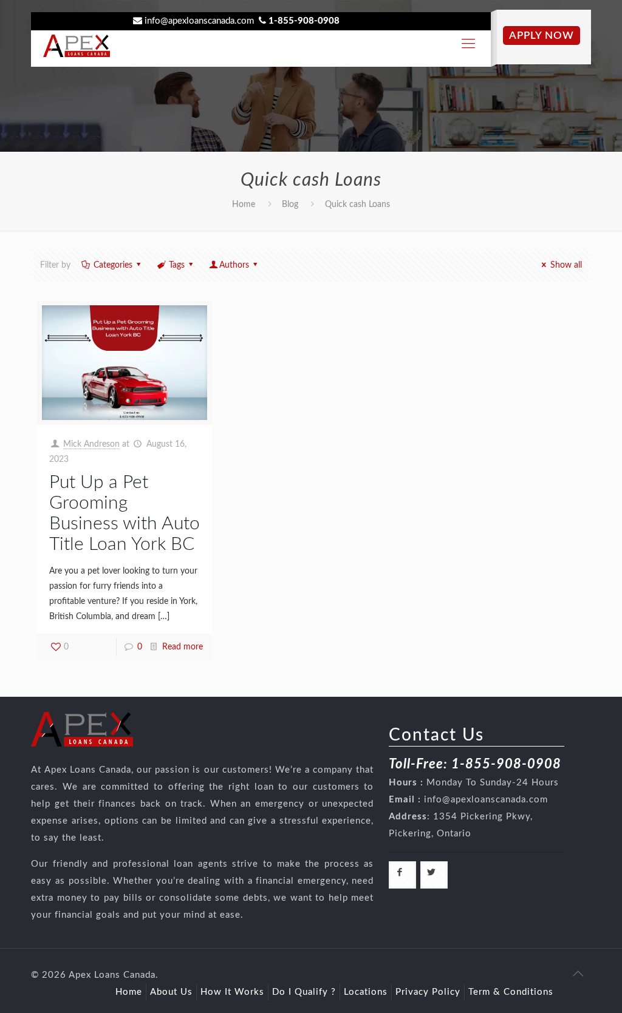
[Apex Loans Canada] (76, 39)
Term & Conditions (510, 992)
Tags (177, 265)
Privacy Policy (427, 992)
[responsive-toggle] (468, 43)
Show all (566, 265)
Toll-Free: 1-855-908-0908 (475, 764)
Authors (234, 265)
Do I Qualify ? (304, 992)
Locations (366, 992)
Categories (113, 265)
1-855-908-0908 (304, 20)
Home (243, 204)
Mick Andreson (91, 444)
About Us (171, 992)
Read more (182, 647)
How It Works (232, 992)
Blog (290, 204)
